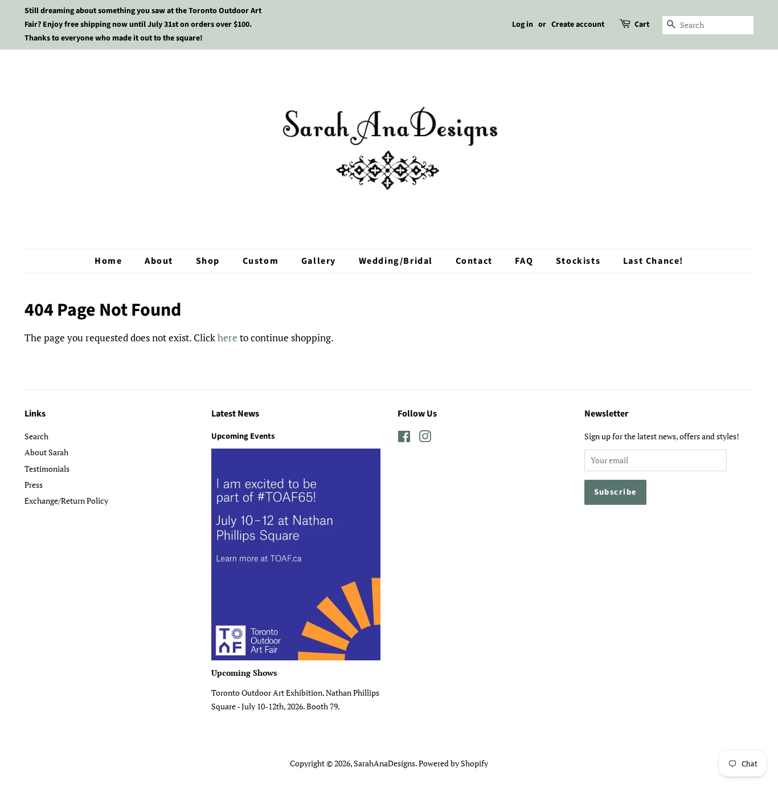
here (228, 337)
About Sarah (46, 452)
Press (33, 484)
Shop (208, 261)
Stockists (578, 261)
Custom (261, 261)
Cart (641, 24)
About (159, 261)
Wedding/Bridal (396, 261)
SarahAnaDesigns (384, 763)
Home (108, 261)
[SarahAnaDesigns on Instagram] (425, 438)
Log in (522, 24)
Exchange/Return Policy (66, 500)
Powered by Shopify (453, 763)
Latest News (235, 413)
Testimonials (46, 468)
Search (36, 436)
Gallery (318, 261)
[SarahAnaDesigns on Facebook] (404, 438)
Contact (474, 261)
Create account (577, 24)
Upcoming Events (243, 436)
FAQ (524, 261)
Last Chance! (653, 261)
